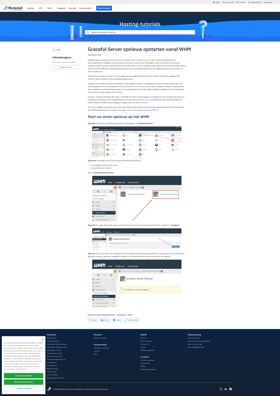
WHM (99, 55)
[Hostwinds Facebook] (229, 389)
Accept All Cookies (23, 376)
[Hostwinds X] (219, 389)
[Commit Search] (88, 32)
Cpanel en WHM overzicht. (138, 102)
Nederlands (267, 2)
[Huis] (13, 8)
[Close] (42, 339)
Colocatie (72, 8)
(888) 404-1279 (256, 2)
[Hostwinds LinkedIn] (224, 389)
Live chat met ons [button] (194, 338)
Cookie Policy (21, 369)
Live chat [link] (242, 2)
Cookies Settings (23, 388)
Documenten (230, 2)
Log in (218, 2)
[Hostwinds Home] (49, 389)
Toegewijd (61, 8)
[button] (104, 8)
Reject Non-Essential (23, 382)
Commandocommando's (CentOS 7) (144, 110)
